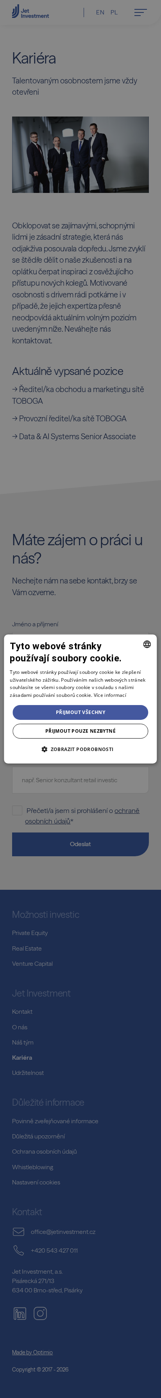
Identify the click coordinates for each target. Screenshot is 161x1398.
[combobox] (147, 644)
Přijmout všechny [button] (80, 712)
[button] (80, 749)
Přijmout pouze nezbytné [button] (80, 731)
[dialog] (80, 699)
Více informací (110, 695)
